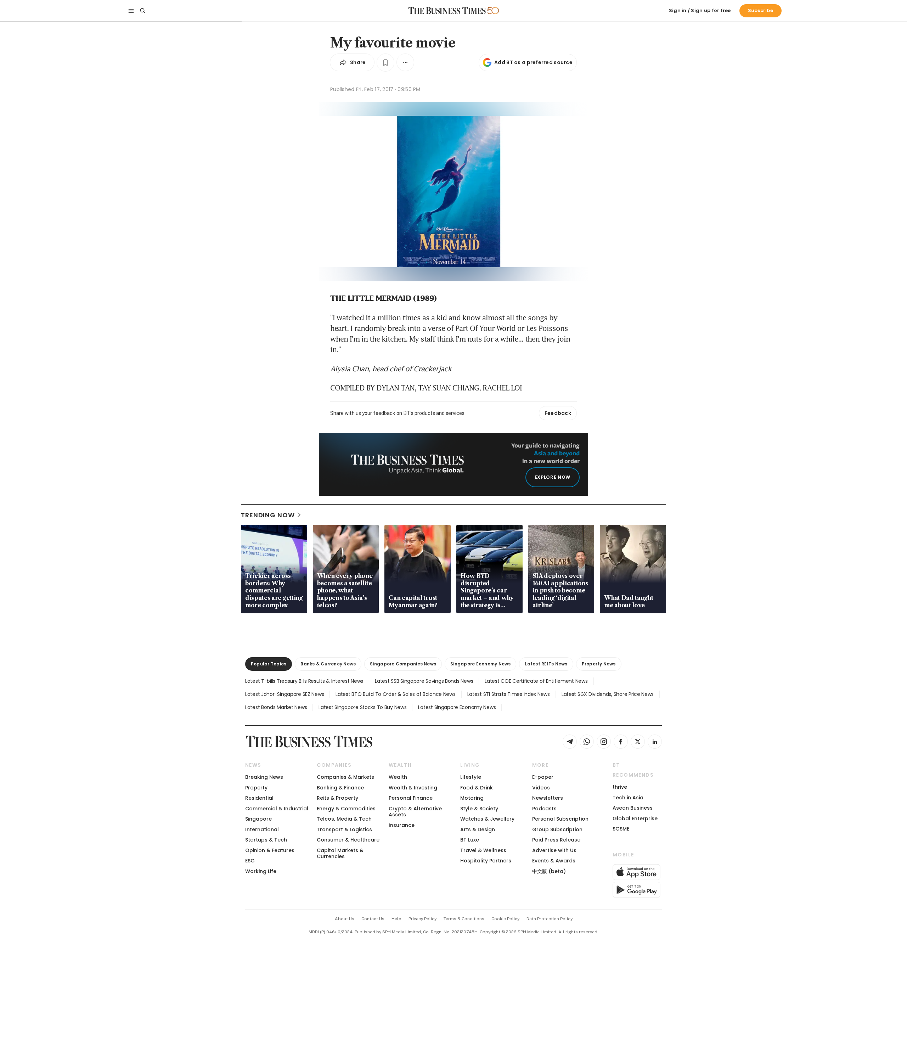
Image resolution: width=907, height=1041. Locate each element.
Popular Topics (268, 664)
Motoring (472, 797)
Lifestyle (470, 777)
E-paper (542, 777)
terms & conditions (464, 918)
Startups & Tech (266, 839)
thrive (620, 786)
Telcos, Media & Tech (344, 818)
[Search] (142, 10)
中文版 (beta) (549, 871)
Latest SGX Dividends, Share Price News (608, 694)
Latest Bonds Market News (276, 707)
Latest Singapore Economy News (457, 707)
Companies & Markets (345, 777)
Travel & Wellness (483, 850)
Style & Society (479, 808)
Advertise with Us (554, 850)
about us (344, 918)
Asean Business (633, 807)
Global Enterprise (635, 818)
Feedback (558, 413)
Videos (541, 787)
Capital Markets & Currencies (340, 853)
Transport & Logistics (344, 829)
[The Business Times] (447, 11)
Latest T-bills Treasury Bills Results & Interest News (304, 681)
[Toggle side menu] (131, 10)
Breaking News (264, 777)
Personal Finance (411, 797)
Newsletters (547, 797)
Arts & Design (477, 829)
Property (256, 787)
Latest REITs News (546, 664)
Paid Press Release (556, 839)
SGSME (621, 828)
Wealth (398, 777)
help (396, 918)
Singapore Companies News (403, 664)
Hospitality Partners (485, 860)
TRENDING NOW (268, 515)
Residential (259, 797)
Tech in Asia (628, 797)
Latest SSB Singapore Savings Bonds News (424, 681)
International (262, 829)
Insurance (402, 825)
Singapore (258, 818)
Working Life (260, 871)
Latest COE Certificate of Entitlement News (536, 681)
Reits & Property (337, 797)
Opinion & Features (269, 850)
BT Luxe (469, 839)
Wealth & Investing (413, 787)
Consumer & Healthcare (348, 839)
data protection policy (549, 918)
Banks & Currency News (328, 664)
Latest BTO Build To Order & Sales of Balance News (395, 694)
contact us (372, 918)
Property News (599, 664)
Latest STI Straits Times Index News (508, 694)
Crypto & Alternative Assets (415, 811)
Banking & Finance (340, 787)
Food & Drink (476, 787)
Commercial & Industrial (276, 808)
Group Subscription (557, 829)
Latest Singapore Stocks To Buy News (362, 707)
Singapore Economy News (480, 664)
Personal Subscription (560, 818)
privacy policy (422, 918)
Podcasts (544, 808)
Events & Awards (553, 860)
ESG (250, 860)
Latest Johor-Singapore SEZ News (284, 694)
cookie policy (505, 918)
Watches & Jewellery (487, 818)
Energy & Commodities (346, 808)
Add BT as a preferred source (533, 62)
